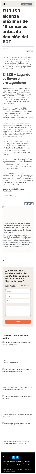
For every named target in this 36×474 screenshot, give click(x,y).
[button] (26, 204)
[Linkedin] (17, 457)
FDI (6, 4)
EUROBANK (29, 51)
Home (4, 469)
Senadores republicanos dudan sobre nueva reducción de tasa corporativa (17, 388)
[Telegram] (13, 457)
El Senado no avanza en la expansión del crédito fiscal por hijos (16, 361)
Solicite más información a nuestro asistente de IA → (17, 250)
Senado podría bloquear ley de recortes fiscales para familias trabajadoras (16, 442)
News (8, 469)
